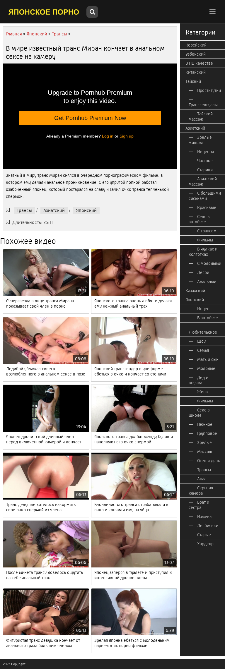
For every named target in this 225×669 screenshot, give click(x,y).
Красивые (206, 207)
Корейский (196, 45)
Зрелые (204, 442)
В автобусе (207, 317)
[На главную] (44, 11)
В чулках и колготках (203, 251)
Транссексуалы (203, 104)
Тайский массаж (201, 116)
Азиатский (54, 210)
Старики (205, 169)
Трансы (24, 210)
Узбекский (195, 54)
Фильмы (205, 240)
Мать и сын (208, 359)
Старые (204, 534)
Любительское (203, 332)
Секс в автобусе (199, 219)
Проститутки (209, 90)
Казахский (195, 290)
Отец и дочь (208, 460)
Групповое (207, 433)
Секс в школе (199, 412)
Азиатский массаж (203, 181)
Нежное (204, 424)
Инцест (204, 308)
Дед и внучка (198, 380)
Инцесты (205, 151)
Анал (202, 478)
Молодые (206, 368)
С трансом (207, 231)
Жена (202, 391)
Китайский (195, 72)
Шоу (201, 341)
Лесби (203, 272)
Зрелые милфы (200, 140)
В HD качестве (199, 63)
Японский (86, 210)
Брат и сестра (199, 505)
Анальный (206, 281)
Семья (203, 350)
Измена (204, 516)
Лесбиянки (207, 525)
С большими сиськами (205, 196)
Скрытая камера (201, 490)
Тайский (193, 81)
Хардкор (205, 543)
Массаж (204, 451)
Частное (205, 160)
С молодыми (209, 263)
